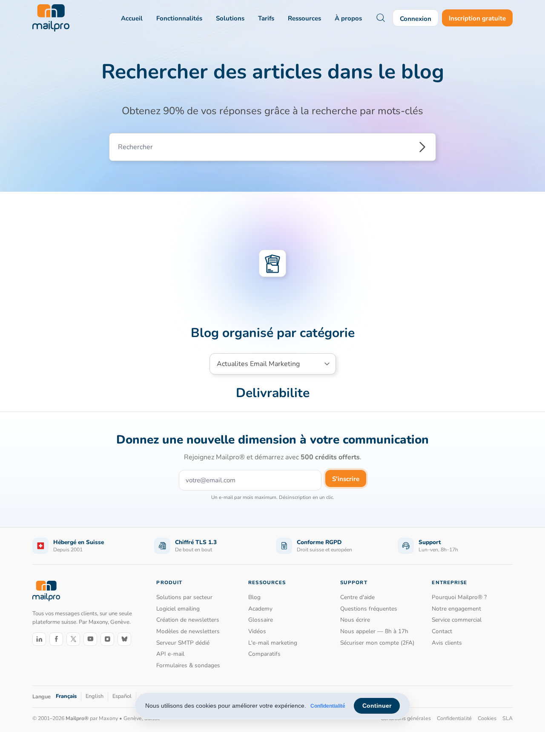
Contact (442, 631)
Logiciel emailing (178, 609)
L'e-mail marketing (272, 643)
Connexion (415, 18)
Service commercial (457, 620)
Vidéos (257, 631)
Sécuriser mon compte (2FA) (377, 643)
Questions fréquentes (368, 609)
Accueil (132, 18)
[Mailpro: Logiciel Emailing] (50, 18)
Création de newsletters (187, 620)
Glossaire (260, 620)
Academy (260, 609)
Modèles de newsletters (188, 631)
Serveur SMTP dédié (182, 643)
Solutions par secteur (184, 597)
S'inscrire (345, 479)
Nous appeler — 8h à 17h (374, 631)
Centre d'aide (357, 597)
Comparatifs (264, 654)
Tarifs (266, 18)
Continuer (376, 705)
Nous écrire (355, 620)
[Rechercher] (422, 147)
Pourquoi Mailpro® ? (459, 597)
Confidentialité (327, 706)
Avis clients (447, 643)
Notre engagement (456, 609)
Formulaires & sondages (188, 665)
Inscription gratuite (477, 18)
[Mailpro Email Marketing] (46, 590)
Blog (254, 597)
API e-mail (170, 654)
